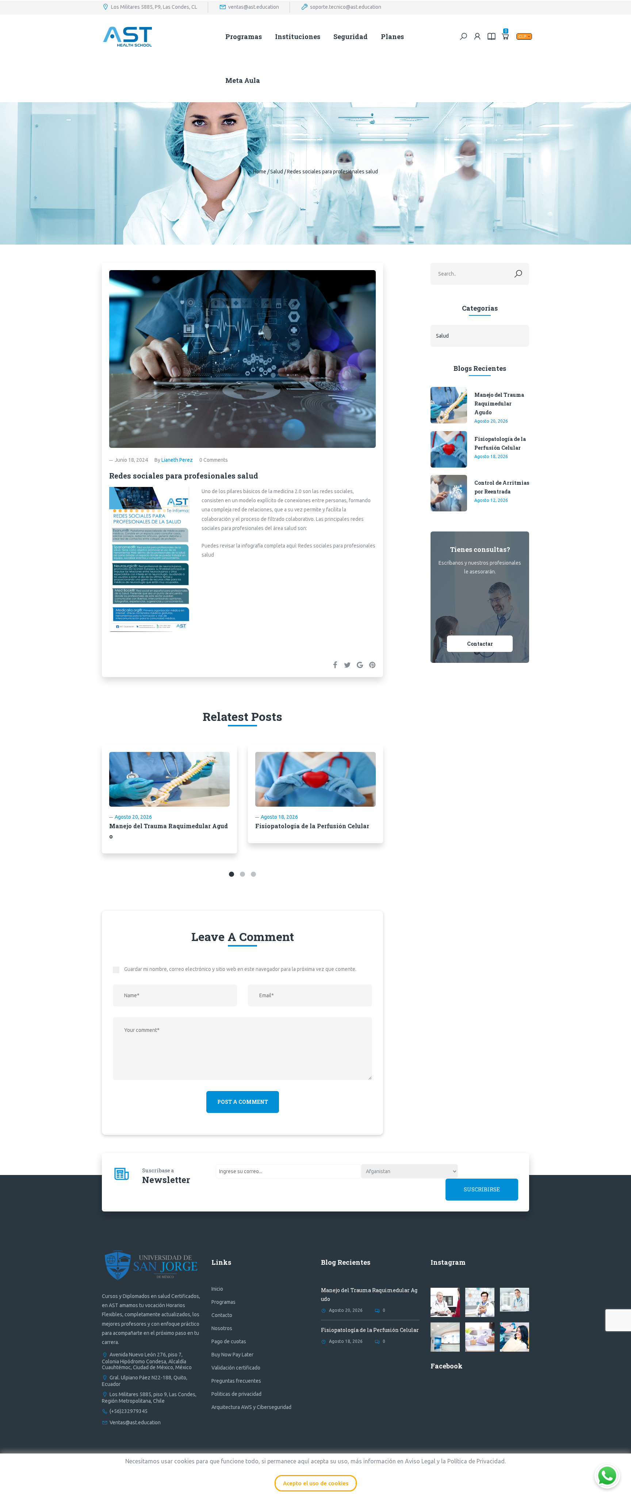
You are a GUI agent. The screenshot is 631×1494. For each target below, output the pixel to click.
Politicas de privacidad (236, 1394)
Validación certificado (235, 1368)
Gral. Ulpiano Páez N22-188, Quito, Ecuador (144, 1381)
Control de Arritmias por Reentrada (501, 487)
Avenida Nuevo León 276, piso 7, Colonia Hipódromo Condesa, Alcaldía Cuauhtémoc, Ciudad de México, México (147, 1361)
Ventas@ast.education (135, 1422)
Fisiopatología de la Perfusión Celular (312, 826)
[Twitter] (347, 665)
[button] (231, 874)
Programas (243, 36)
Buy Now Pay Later (232, 1354)
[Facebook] (335, 665)
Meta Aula (242, 80)
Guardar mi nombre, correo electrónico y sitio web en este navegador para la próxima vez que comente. (240, 969)
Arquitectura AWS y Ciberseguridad (251, 1407)
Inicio (217, 1289)
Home (259, 171)
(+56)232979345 (129, 1411)
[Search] (463, 36)
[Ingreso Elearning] (491, 36)
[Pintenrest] (372, 665)
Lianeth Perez (177, 460)
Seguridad (350, 36)
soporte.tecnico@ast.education (345, 6)
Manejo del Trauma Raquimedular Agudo (499, 403)
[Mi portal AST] (477, 36)
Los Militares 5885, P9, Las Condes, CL (154, 6)
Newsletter (166, 1180)
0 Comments (213, 460)
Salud (276, 171)
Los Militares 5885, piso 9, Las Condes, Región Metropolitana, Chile (149, 1397)
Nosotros (221, 1328)
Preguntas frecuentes (236, 1381)
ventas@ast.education (253, 6)
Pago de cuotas (228, 1341)
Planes (392, 36)
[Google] (359, 665)
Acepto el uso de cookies (315, 1483)
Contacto (221, 1315)
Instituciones (297, 36)
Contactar (480, 643)
